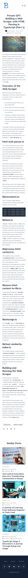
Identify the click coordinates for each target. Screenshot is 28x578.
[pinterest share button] (14, 428)
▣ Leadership (6, 471)
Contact (13, 561)
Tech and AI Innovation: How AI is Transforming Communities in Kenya (13, 476)
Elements (21, 561)
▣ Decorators (6, 538)
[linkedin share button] (11, 428)
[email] (14, 566)
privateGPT (5, 73)
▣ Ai (12, 471)
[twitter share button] (7, 428)
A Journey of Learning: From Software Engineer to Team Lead (13, 509)
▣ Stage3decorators (16, 538)
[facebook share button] (3, 428)
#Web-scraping (18, 424)
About (5, 561)
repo (7, 82)
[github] (4, 566)
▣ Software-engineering (14, 33)
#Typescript (7, 424)
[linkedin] (9, 566)
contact (14, 417)
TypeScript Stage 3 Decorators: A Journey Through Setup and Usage (12, 545)
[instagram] (23, 566)
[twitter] (19, 566)
